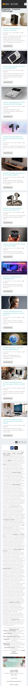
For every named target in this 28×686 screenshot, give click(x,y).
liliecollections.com (14, 629)
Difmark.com (6, 643)
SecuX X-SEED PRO (8, 633)
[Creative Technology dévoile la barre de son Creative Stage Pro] (14, 164)
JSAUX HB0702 (7, 644)
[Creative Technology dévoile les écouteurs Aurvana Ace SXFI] (14, 199)
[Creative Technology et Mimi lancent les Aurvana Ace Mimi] (14, 234)
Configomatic (6, 639)
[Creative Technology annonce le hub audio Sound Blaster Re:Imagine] (14, 93)
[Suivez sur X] (16, 448)
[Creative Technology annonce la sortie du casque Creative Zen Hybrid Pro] (14, 373)
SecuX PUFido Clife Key (9, 647)
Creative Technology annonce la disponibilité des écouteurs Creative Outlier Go (14, 313)
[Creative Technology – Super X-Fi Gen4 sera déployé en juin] (14, 338)
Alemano (6, 32)
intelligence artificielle (14, 602)
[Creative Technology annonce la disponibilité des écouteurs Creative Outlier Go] (14, 302)
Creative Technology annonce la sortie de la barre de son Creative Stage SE (13, 421)
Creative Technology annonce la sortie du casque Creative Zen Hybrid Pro (14, 384)
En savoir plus (8, 46)
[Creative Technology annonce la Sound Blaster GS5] (14, 268)
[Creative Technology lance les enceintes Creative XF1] (14, 19)
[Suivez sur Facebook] (12, 448)
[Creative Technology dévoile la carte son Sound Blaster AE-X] (14, 57)
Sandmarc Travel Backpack (9, 630)
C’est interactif (14, 653)
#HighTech (18, 32)
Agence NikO (14, 675)
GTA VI (4, 464)
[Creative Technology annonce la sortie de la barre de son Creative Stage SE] (14, 410)
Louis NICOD (7, 106)
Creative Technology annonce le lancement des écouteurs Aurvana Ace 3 (13, 138)
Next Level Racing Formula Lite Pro (11, 636)
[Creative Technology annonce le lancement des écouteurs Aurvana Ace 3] (14, 127)
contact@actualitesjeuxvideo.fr (14, 681)
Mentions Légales (14, 684)
